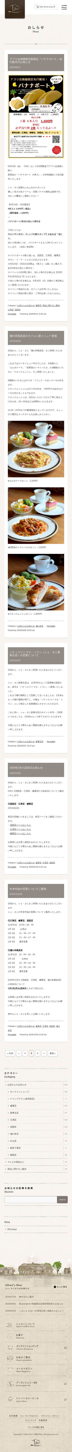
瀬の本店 (39, 626)
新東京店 (39, 741)
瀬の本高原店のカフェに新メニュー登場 (33, 335)
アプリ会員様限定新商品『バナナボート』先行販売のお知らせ (36, 60)
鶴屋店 (38, 1155)
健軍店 (38, 305)
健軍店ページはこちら (20, 833)
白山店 (38, 1141)
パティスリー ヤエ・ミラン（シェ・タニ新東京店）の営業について (35, 654)
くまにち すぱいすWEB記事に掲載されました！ (34, 1311)
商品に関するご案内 (51, 305)
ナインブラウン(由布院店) (38, 1099)
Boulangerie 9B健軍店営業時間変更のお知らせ (34, 1304)
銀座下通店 (38, 1148)
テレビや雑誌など (37, 1162)
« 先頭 (10, 1053)
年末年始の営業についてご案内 (28, 888)
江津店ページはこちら (20, 829)
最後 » (53, 1053)
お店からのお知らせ (26, 305)
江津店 (11, 310)
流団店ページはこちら (20, 825)
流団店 (17, 310)
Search (62, 1200)
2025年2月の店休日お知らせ (26, 767)
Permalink (12, 314)
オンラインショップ (38, 1092)
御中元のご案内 (19, 1297)
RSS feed (12, 1229)
